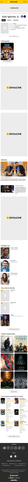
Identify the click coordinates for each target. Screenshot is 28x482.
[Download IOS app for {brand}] (12, 456)
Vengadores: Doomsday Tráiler (7, 387)
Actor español (15, 13)
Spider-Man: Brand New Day (23, 399)
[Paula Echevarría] (5, 278)
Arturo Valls (12, 260)
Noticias (4, 160)
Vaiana (7, 421)
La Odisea (8, 398)
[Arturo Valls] (5, 266)
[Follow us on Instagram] (16, 447)
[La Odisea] (3, 401)
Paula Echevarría (14, 273)
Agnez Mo (12, 290)
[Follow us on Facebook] (8, 447)
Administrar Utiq (15, 471)
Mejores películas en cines (14, 436)
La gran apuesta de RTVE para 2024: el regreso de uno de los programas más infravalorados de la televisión (13, 180)
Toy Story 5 (8, 409)
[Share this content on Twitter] (25, 16)
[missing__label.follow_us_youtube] (4, 447)
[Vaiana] (3, 423)
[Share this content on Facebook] (22, 16)
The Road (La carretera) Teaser (7, 351)
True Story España (7, 60)
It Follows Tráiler (21, 369)
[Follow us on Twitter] (12, 447)
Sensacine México (19, 465)
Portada (2, 13)
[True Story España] (7, 51)
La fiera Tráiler (21, 351)
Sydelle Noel (13, 302)
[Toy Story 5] (3, 412)
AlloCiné (3, 463)
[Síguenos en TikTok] (19, 447)
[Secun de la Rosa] (5, 253)
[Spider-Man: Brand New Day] (16, 401)
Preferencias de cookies (14, 472)
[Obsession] (16, 412)
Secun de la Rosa (14, 247)
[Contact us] (23, 447)
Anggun (12, 314)
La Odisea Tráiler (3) (21, 387)
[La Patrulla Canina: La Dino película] (16, 423)
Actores (10, 13)
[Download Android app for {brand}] (16, 456)
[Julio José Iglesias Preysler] (5, 28)
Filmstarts (11, 463)
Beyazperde (21, 463)
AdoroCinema (6, 465)
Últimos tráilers (14, 391)
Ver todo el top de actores (14, 329)
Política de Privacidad (7, 471)
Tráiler (7, 408)
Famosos (6, 13)
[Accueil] (12, 2)
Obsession (22, 409)
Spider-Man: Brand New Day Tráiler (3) (7, 369)
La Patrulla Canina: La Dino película (23, 422)
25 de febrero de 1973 (19, 28)
